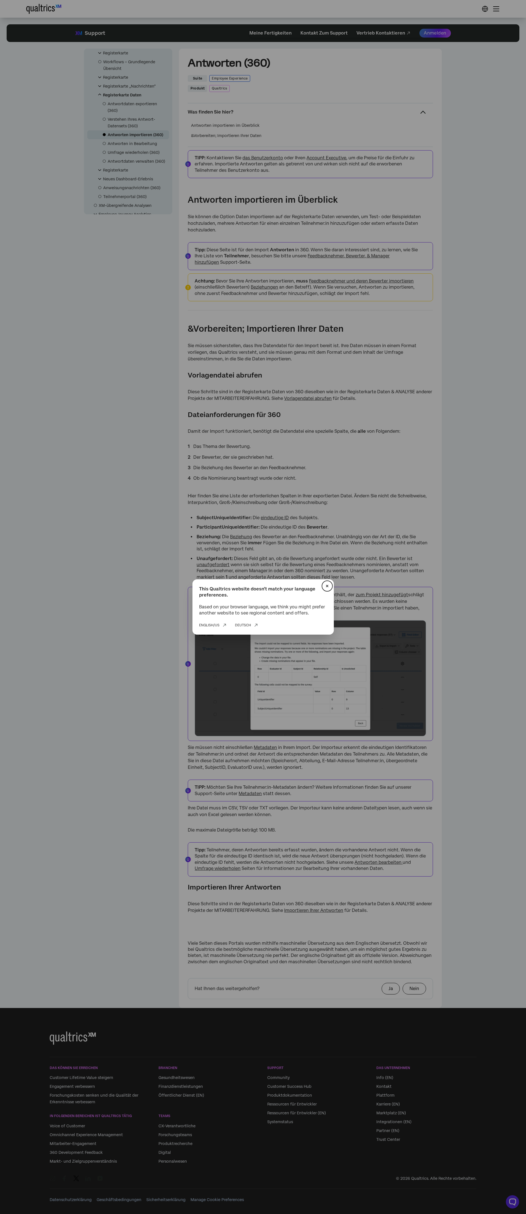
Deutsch (243, 625)
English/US (209, 625)
